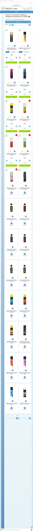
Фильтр (18, 21)
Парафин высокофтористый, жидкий (19, 19)
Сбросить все (7, 19)
